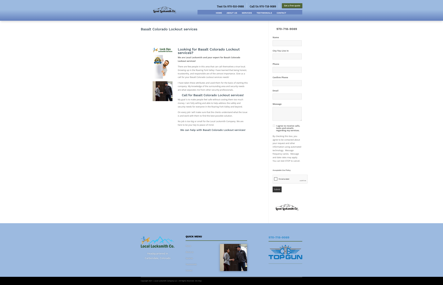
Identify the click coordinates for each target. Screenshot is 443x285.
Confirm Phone (280, 77)
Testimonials (264, 13)
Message (277, 104)
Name (276, 37)
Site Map (198, 281)
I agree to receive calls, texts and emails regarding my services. (288, 128)
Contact (281, 13)
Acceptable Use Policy (282, 170)
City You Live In (281, 50)
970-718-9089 (287, 29)
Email (275, 90)
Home (219, 13)
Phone (276, 64)
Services (247, 13)
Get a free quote (292, 5)
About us (232, 13)
